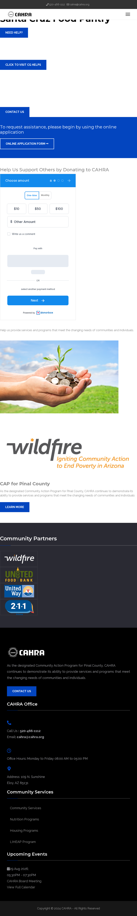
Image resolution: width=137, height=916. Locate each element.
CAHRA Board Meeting (24, 881)
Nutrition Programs (24, 819)
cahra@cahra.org (79, 4)
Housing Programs (24, 830)
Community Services (25, 808)
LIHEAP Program (23, 842)
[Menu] (128, 14)
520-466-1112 (57, 4)
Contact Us (21, 691)
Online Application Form (26, 143)
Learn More (14, 507)
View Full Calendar (21, 887)
